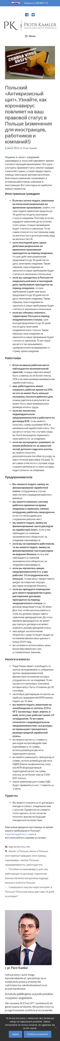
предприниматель (15, 864)
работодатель (34, 864)
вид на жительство (19, 846)
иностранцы (39, 855)
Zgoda (15, 1034)
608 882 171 (41, 3)
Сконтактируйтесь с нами (19, 834)
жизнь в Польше (38, 851)
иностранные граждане (18, 855)
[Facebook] (26, 15)
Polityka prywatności (37, 1034)
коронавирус (12, 860)
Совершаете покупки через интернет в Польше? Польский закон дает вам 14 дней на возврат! (29, 892)
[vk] (33, 15)
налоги (24, 860)
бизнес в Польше (18, 851)
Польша (33, 860)
